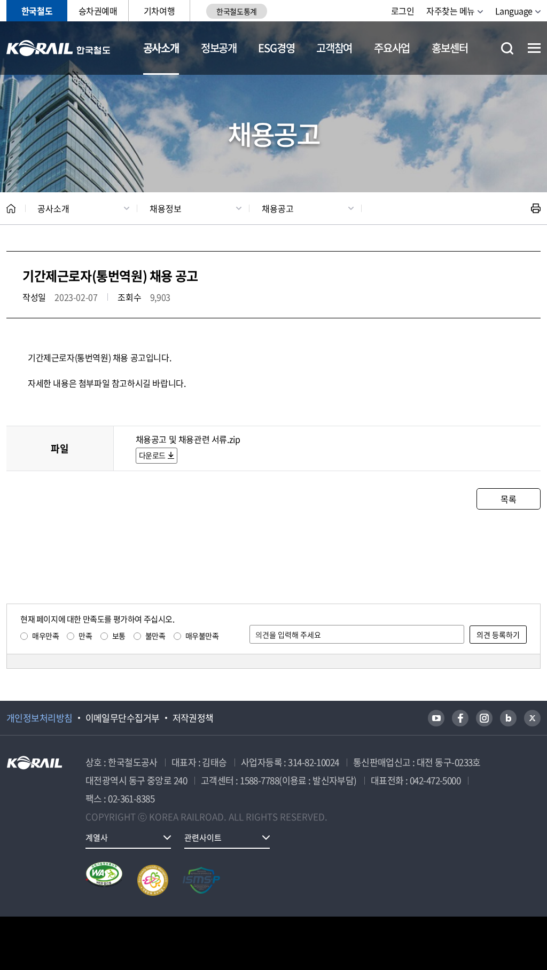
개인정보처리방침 (39, 717)
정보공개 (219, 48)
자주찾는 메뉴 (450, 10)
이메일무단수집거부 (122, 717)
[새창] (436, 718)
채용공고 (278, 208)
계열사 (96, 837)
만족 (85, 635)
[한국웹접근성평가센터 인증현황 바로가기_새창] (104, 880)
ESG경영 (276, 48)
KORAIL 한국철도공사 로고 (58, 48)
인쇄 (536, 208)
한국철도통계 (236, 11)
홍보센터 (449, 48)
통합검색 (507, 48)
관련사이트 (203, 837)
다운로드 (152, 455)
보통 (119, 635)
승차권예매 (98, 10)
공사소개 (161, 48)
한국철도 (36, 10)
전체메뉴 (534, 48)
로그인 (403, 10)
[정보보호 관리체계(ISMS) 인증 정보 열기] (201, 880)
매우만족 (45, 635)
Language (514, 10)
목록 (508, 498)
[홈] (10, 208)
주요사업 (392, 48)
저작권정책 (193, 717)
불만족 (155, 635)
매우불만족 (202, 635)
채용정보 (166, 208)
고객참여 (334, 48)
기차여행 (159, 10)
